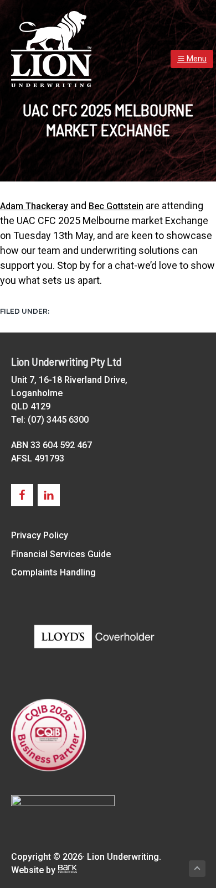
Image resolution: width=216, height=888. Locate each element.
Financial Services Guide (61, 554)
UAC (60, 310)
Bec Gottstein (116, 206)
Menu (196, 58)
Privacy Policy (39, 535)
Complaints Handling (53, 572)
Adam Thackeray (34, 206)
